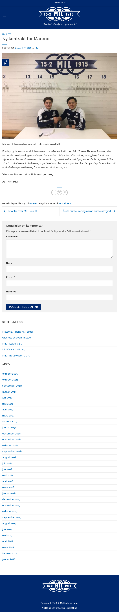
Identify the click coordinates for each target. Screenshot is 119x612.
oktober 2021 (10, 373)
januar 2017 (8, 559)
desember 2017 (11, 499)
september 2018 (12, 451)
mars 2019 (8, 415)
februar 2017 (9, 553)
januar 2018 (9, 493)
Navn (9, 263)
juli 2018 (7, 463)
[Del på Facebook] (53, 192)
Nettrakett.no (69, 608)
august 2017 (9, 523)
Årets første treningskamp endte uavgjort (87, 211)
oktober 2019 (10, 379)
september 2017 (12, 517)
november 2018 (11, 439)
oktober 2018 (10, 445)
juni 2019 (7, 397)
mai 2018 (7, 475)
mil (36, 48)
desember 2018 (11, 433)
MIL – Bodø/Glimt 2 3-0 (16, 355)
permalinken (65, 203)
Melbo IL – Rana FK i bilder (17, 331)
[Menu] (4, 17)
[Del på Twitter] (59, 192)
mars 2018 (8, 487)
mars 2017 (8, 547)
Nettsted (11, 291)
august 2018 (9, 457)
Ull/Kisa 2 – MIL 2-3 (13, 349)
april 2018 (7, 481)
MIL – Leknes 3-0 (12, 343)
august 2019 (9, 391)
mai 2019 (7, 403)
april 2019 (7, 409)
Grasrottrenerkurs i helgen (17, 337)
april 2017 (7, 541)
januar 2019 (9, 427)
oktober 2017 (10, 511)
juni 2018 (7, 469)
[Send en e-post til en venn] (65, 192)
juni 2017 (7, 529)
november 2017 (11, 505)
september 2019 (12, 385)
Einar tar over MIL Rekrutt (22, 211)
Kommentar (13, 236)
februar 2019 (9, 421)
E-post (10, 277)
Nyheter (6, 34)
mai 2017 (7, 535)
